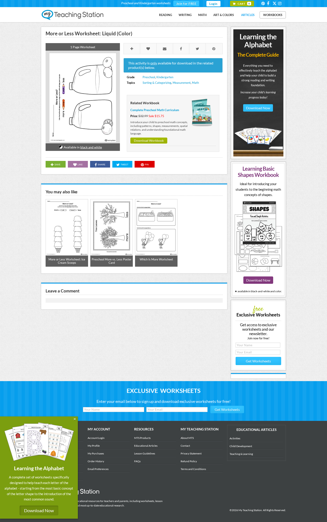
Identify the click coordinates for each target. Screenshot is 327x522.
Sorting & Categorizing (157, 82)
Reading (165, 15)
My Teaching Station (73, 15)
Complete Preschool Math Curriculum (154, 110)
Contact (185, 445)
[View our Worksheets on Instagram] (280, 3)
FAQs (137, 461)
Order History (96, 461)
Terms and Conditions (193, 469)
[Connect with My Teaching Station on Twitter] (274, 3)
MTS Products (142, 438)
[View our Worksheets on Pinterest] (263, 3)
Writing (185, 15)
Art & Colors (223, 15)
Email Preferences (98, 469)
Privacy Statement (191, 453)
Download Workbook (149, 140)
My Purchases (96, 453)
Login (213, 4)
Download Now (258, 108)
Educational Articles (145, 445)
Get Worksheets (258, 361)
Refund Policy (189, 461)
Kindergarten (164, 77)
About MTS (187, 438)
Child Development (241, 446)
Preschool (149, 77)
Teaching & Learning (241, 454)
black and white (91, 147)
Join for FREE (186, 3)
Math (202, 15)
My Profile (94, 445)
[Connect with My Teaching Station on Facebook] (269, 3)
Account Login (96, 438)
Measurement (182, 82)
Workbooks (272, 15)
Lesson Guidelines (144, 453)
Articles (247, 15)
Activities (235, 438)
